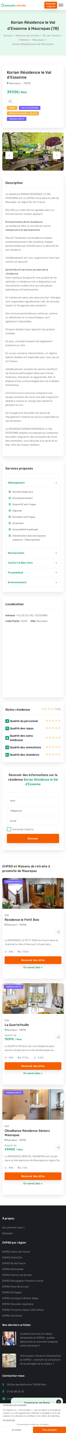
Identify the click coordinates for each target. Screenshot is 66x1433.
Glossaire (7, 1233)
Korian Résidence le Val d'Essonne (33, 44)
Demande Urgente (22, 829)
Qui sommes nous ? (13, 1227)
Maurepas (38, 39)
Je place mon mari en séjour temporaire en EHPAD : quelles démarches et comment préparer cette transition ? (39, 1339)
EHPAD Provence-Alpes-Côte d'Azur (23, 1309)
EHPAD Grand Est (12, 1257)
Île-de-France (51, 35)
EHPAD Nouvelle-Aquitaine (17, 1304)
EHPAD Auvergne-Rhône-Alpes (20, 1298)
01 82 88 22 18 (15, 1391)
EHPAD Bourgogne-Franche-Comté (22, 1280)
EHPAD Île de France (13, 1263)
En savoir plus (31, 967)
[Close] (58, 1401)
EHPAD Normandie (12, 1269)
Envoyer (33, 838)
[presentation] (9, 155)
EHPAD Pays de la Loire (15, 1286)
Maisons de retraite (27, 35)
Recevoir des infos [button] (33, 960)
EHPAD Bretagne (12, 1292)
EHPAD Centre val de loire (17, 1275)
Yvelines (24, 39)
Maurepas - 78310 (19, 83)
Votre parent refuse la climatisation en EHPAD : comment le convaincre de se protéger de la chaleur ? (40, 1359)
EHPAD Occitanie (12, 1315)
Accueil (7, 35)
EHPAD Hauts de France (16, 1251)
